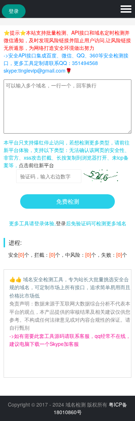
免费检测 (67, 201)
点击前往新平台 (36, 165)
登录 (14, 11)
